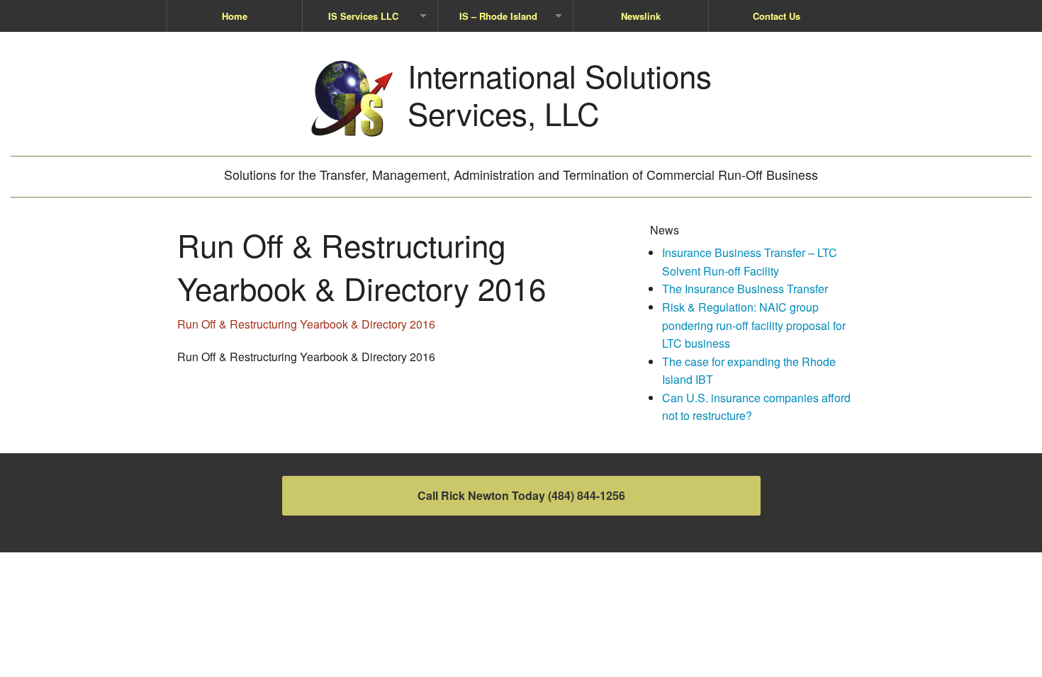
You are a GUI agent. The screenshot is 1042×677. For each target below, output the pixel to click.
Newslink (641, 16)
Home (234, 16)
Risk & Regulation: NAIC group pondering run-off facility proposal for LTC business (754, 325)
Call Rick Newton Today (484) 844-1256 (521, 495)
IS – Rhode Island (498, 16)
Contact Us (776, 16)
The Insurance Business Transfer (745, 288)
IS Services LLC (363, 16)
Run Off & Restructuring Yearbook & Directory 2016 (306, 324)
